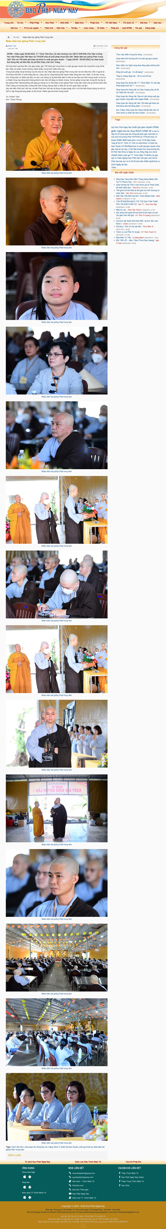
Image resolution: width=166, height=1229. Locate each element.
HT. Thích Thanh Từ (148, 232)
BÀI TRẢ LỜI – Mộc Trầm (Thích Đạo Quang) (135, 240)
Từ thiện (100, 28)
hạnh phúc (131, 140)
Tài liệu (73, 28)
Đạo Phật (125, 1185)
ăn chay (131, 131)
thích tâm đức (17, 1147)
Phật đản (136, 158)
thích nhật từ (143, 130)
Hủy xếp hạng (94, 48)
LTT (134, 182)
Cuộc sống (89, 28)
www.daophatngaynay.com (83, 1173)
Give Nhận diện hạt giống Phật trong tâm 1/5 (96, 48)
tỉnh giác (144, 158)
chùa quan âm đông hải (34, 1147)
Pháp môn (94, 23)
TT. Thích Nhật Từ (138, 155)
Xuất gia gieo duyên (142, 127)
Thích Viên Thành (134, 210)
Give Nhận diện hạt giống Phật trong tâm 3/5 (100, 48)
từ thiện (118, 158)
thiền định (122, 140)
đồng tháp (144, 152)
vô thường (126, 146)
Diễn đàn (60, 28)
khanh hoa (141, 149)
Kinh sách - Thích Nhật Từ (83, 1181)
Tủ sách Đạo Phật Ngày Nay (37, 1162)
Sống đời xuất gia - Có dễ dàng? (129, 72)
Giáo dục (158, 23)
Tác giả (138, 28)
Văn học (13, 28)
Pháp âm (115, 28)
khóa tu (150, 155)
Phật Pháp (33, 23)
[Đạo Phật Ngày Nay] (9, 37)
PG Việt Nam (110, 23)
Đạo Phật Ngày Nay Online (132, 1177)
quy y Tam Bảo (130, 149)
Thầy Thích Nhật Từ (130, 1173)
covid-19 (140, 140)
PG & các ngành (31, 28)
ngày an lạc (121, 164)
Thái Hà (136, 188)
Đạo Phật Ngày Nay (80, 1194)
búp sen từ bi (125, 161)
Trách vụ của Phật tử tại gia (128, 232)
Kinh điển (64, 23)
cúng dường (151, 149)
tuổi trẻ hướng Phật (123, 137)
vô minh (139, 143)
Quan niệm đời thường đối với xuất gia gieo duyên (137, 58)
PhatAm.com (77, 1185)
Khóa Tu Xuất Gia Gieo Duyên (66, 1147)
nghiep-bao (127, 158)
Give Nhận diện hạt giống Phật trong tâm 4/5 (102, 48)
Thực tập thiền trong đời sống (129, 54)
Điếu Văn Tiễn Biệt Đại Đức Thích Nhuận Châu (135, 196)
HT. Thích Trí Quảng (142, 215)
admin (125, 224)
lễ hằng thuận (150, 140)
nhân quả (148, 161)
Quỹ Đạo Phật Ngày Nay (121, 127)
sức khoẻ (153, 152)
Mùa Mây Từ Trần (123, 237)
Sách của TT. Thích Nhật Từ (84, 1198)
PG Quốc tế (128, 23)
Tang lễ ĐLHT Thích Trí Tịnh (123, 143)
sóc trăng (49, 1147)
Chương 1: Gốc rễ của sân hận (128, 226)
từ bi (133, 161)
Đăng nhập (150, 28)
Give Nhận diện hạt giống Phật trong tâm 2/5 (98, 48)
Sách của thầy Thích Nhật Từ (88, 1162)
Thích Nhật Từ (148, 227)
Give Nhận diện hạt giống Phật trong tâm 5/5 (104, 48)
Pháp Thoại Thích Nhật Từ (132, 1181)
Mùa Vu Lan (121, 210)
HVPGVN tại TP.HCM (141, 137)
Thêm (113, 167)
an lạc (121, 149)
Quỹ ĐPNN (127, 28)
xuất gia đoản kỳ (86, 1147)
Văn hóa (143, 23)
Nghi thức (79, 23)
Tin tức (19, 23)
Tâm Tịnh (129, 193)
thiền (124, 131)
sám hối (151, 158)
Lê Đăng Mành (138, 238)
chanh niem (117, 155)
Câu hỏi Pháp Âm (133, 1162)
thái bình (151, 134)
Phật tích (49, 28)
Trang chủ (8, 23)
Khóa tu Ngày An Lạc (130, 152)
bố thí (117, 134)
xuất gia (126, 155)
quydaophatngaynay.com (82, 1177)
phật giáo (144, 134)
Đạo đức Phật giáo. (80, 1190)
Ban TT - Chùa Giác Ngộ (147, 204)
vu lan (154, 131)
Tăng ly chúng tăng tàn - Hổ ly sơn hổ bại (133, 76)
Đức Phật (49, 23)
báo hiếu (139, 161)
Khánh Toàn (12, 46)
